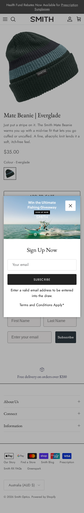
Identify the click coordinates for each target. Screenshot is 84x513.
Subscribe (42, 279)
